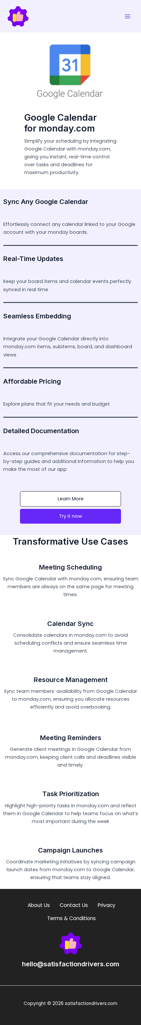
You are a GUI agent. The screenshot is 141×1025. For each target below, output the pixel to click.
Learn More (71, 498)
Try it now (70, 516)
